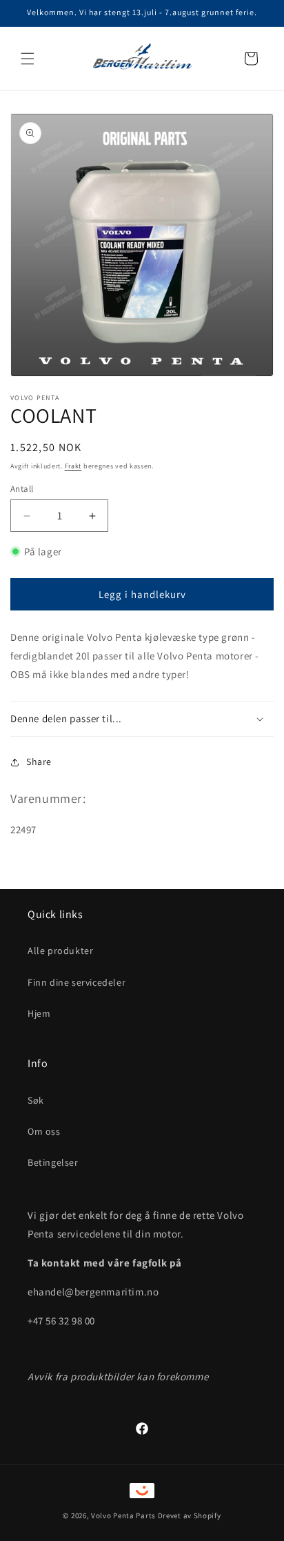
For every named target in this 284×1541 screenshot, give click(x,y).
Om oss (44, 1131)
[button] (27, 58)
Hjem (39, 1013)
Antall (21, 489)
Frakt (73, 465)
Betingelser (53, 1162)
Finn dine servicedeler (76, 982)
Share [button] (39, 761)
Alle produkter (60, 950)
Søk (36, 1100)
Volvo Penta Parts (123, 1515)
